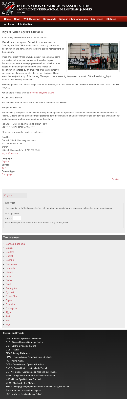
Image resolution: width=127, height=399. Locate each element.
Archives (9, 24)
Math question (12, 213)
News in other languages (73, 19)
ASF (8, 338)
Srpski (9, 300)
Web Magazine (31, 19)
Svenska (10, 304)
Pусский (10, 292)
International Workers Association (53, 5)
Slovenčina (11, 296)
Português (11, 288)
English (5, 161)
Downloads (49, 19)
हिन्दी (8, 316)
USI (8, 345)
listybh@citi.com (10, 153)
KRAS (9, 386)
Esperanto (11, 264)
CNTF (9, 368)
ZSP (4, 167)
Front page (7, 174)
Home (7, 19)
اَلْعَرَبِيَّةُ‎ (9, 312)
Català (9, 247)
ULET (8, 349)
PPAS (9, 356)
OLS (8, 342)
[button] (15, 195)
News (17, 19)
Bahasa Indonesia (15, 243)
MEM (8, 382)
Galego (9, 272)
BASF (9, 375)
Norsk (9, 280)
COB (8, 364)
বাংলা (8, 320)
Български (11, 308)
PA (7, 360)
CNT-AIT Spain (13, 371)
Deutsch (10, 252)
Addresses (97, 19)
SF (7, 353)
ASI (7, 390)
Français (10, 268)
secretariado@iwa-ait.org (42, 92)
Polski (9, 284)
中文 (8, 324)
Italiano (9, 276)
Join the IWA (25, 24)
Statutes (111, 19)
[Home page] (8, 13)
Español (115, 179)
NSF (8, 379)
